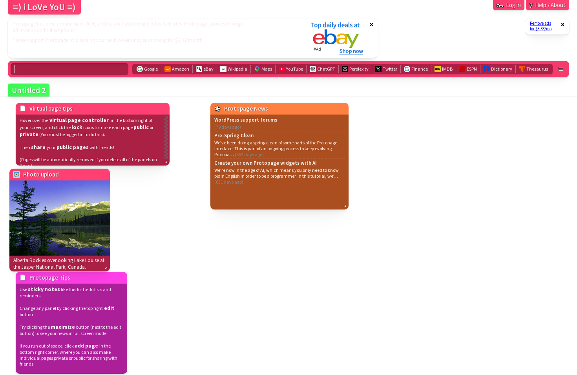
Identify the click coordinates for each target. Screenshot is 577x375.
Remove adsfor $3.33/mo (540, 25)
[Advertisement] (154, 38)
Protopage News (246, 108)
